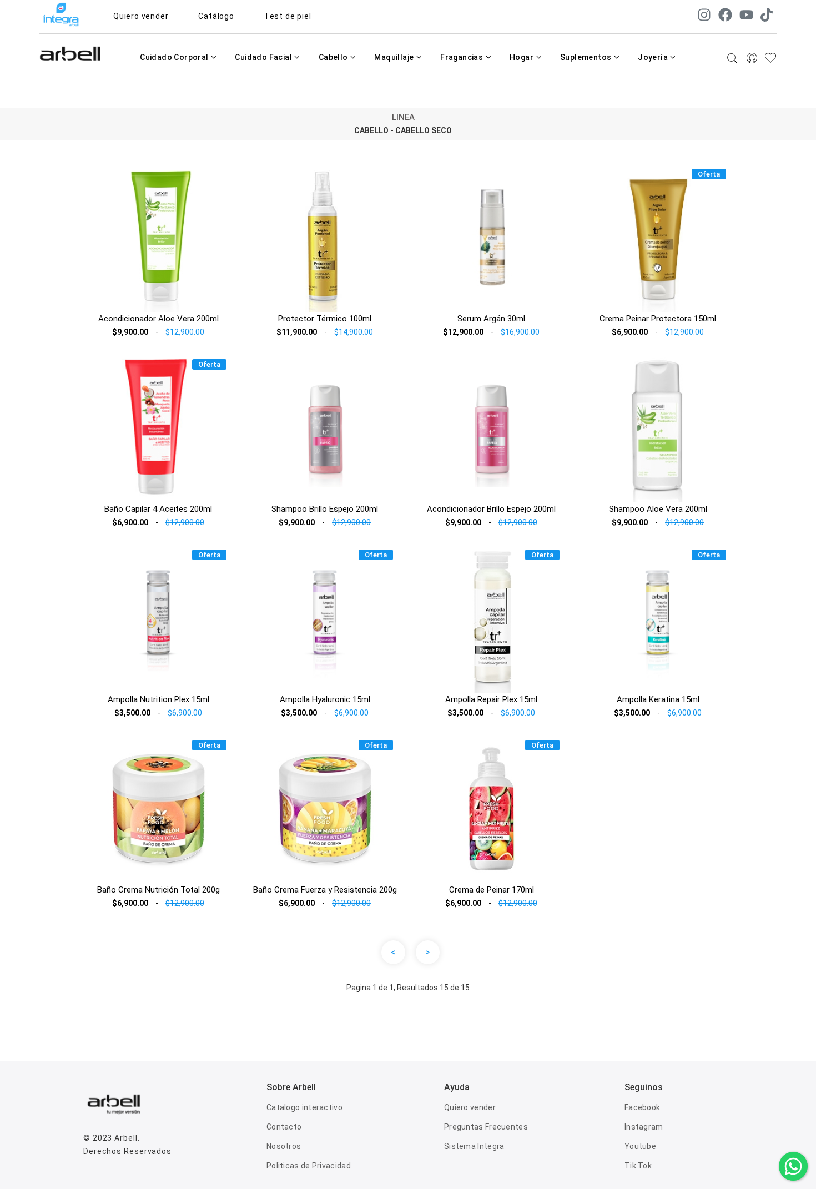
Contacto (283, 1126)
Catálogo (216, 16)
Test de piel (287, 16)
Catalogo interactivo (304, 1107)
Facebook (642, 1107)
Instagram (643, 1126)
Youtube (640, 1146)
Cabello (334, 57)
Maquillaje (394, 57)
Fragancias (462, 57)
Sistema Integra (474, 1146)
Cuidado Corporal (175, 57)
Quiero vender (140, 16)
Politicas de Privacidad (308, 1165)
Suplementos (586, 57)
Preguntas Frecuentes (486, 1126)
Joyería (653, 57)
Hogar (522, 57)
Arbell (125, 1137)
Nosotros (283, 1146)
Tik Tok (638, 1165)
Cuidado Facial (264, 57)
